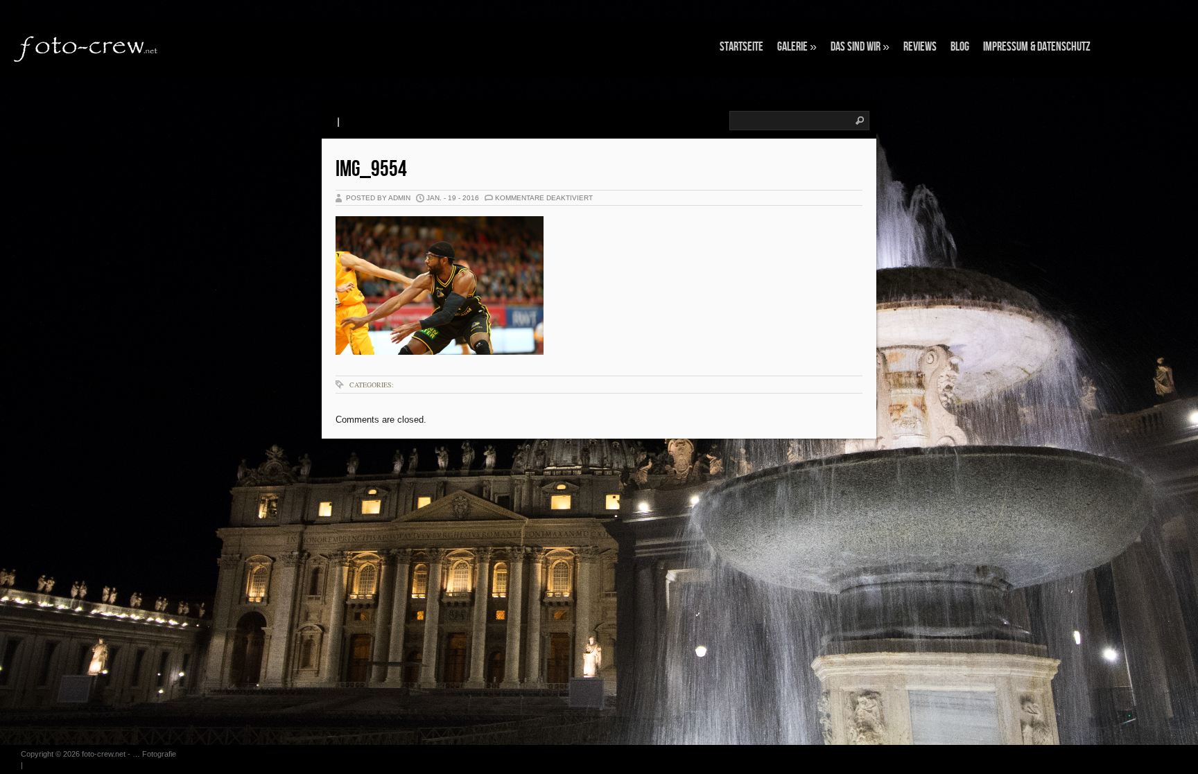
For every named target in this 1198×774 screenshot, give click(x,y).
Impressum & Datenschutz (1037, 46)
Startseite (741, 46)
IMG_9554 (371, 169)
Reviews (920, 46)
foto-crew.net (103, 754)
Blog (959, 46)
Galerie (797, 46)
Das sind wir (860, 46)
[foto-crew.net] (86, 47)
